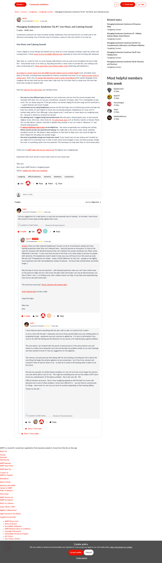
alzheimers (58, 177)
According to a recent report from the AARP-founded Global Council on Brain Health (48, 73)
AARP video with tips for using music (40, 150)
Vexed (116, 110)
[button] (127, 4)
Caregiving (33, 12)
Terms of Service (11, 524)
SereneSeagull (119, 103)
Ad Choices (9, 536)
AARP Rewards (5, 463)
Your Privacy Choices (12, 539)
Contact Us (4, 473)
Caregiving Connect (46, 12)
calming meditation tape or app (33, 127)
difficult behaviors (34, 177)
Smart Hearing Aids (29, 292)
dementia (47, 177)
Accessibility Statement (13, 526)
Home (17, 12)
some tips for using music (32, 90)
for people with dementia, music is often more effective (55, 78)
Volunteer (3, 457)
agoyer (24, 18)
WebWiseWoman (120, 116)
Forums (24, 12)
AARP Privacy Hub (11, 521)
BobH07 (117, 96)
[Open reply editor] (58, 194)
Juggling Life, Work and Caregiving (34, 171)
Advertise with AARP (7, 485)
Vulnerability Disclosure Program (16, 534)
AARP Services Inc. (7, 497)
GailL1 (24, 209)
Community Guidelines (39, 4)
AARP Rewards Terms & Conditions (17, 529)
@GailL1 (25, 246)
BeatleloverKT (119, 89)
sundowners (69, 177)
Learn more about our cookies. (121, 547)
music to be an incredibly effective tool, (48, 54)
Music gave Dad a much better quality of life (51, 66)
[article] (58, 221)
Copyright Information (13, 531)
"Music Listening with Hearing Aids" (54, 285)
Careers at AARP (6, 488)
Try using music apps (60, 120)
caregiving (21, 177)
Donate (2, 455)
